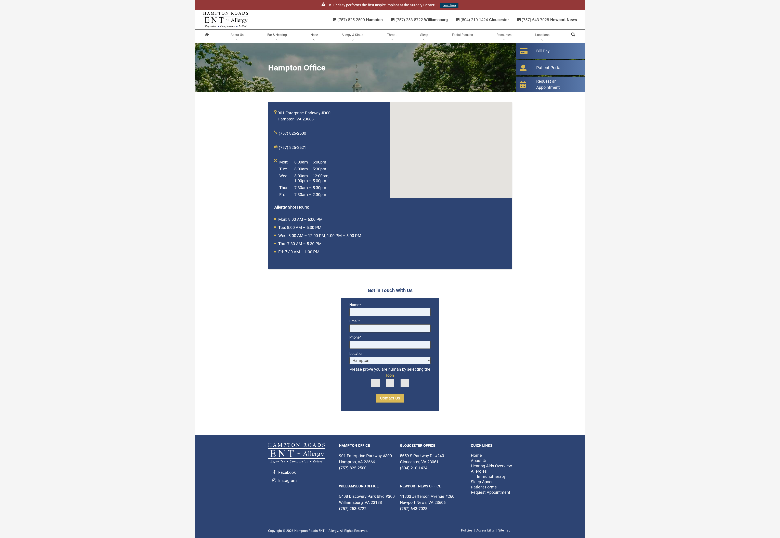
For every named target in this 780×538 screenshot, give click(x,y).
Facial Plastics (462, 35)
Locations (542, 35)
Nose (314, 35)
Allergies (479, 471)
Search (573, 36)
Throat (391, 35)
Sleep (424, 35)
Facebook (287, 472)
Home (207, 36)
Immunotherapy (491, 476)
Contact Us (390, 398)
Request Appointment (490, 492)
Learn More (449, 5)
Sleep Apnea (482, 481)
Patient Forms (484, 487)
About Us (237, 35)
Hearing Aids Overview (491, 465)
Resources (504, 35)
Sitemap (504, 530)
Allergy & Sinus (352, 35)
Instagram (287, 480)
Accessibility (485, 530)
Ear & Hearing (277, 35)
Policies (466, 530)
